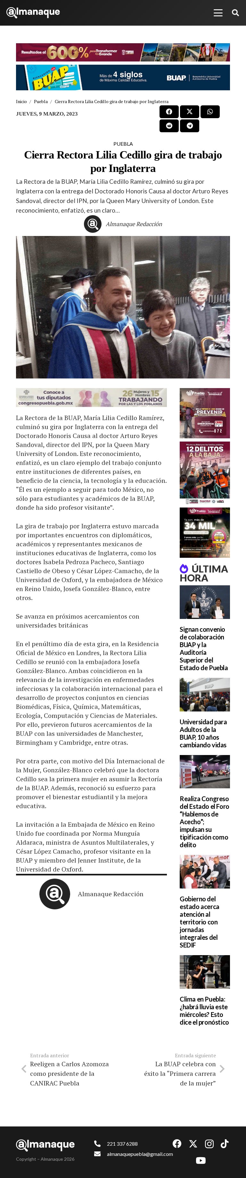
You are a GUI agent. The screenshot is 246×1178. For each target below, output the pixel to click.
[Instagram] (209, 1144)
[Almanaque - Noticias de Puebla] (33, 13)
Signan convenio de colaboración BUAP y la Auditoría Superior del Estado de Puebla (204, 648)
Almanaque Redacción (134, 224)
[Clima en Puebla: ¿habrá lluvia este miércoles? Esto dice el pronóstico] (205, 972)
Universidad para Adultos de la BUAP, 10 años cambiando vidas (203, 733)
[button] (218, 12)
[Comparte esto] (169, 111)
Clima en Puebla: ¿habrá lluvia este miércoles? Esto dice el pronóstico (204, 1010)
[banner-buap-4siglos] (123, 77)
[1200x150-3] (91, 397)
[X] (193, 1144)
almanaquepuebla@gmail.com (140, 1154)
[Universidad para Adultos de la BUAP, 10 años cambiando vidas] (205, 694)
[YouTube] (201, 1160)
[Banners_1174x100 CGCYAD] (123, 52)
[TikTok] (225, 1143)
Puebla (123, 144)
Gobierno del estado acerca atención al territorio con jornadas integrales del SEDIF (199, 922)
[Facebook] (177, 1143)
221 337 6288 (122, 1144)
